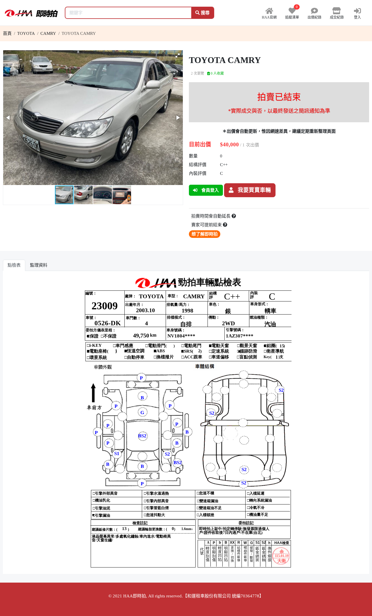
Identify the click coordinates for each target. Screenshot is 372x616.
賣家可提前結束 (207, 224)
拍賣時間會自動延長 (211, 216)
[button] (177, 55)
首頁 (7, 33)
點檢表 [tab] (14, 265)
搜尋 (205, 12)
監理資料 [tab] (38, 265)
